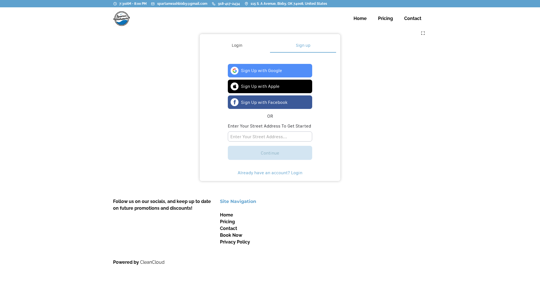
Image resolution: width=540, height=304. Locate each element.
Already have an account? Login (270, 172)
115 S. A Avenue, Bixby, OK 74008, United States (289, 4)
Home (226, 215)
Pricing (227, 221)
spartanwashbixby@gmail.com (182, 4)
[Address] (246, 4)
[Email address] (153, 4)
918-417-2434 (229, 4)
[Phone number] (214, 4)
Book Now (231, 235)
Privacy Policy (235, 242)
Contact (228, 228)
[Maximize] (423, 33)
